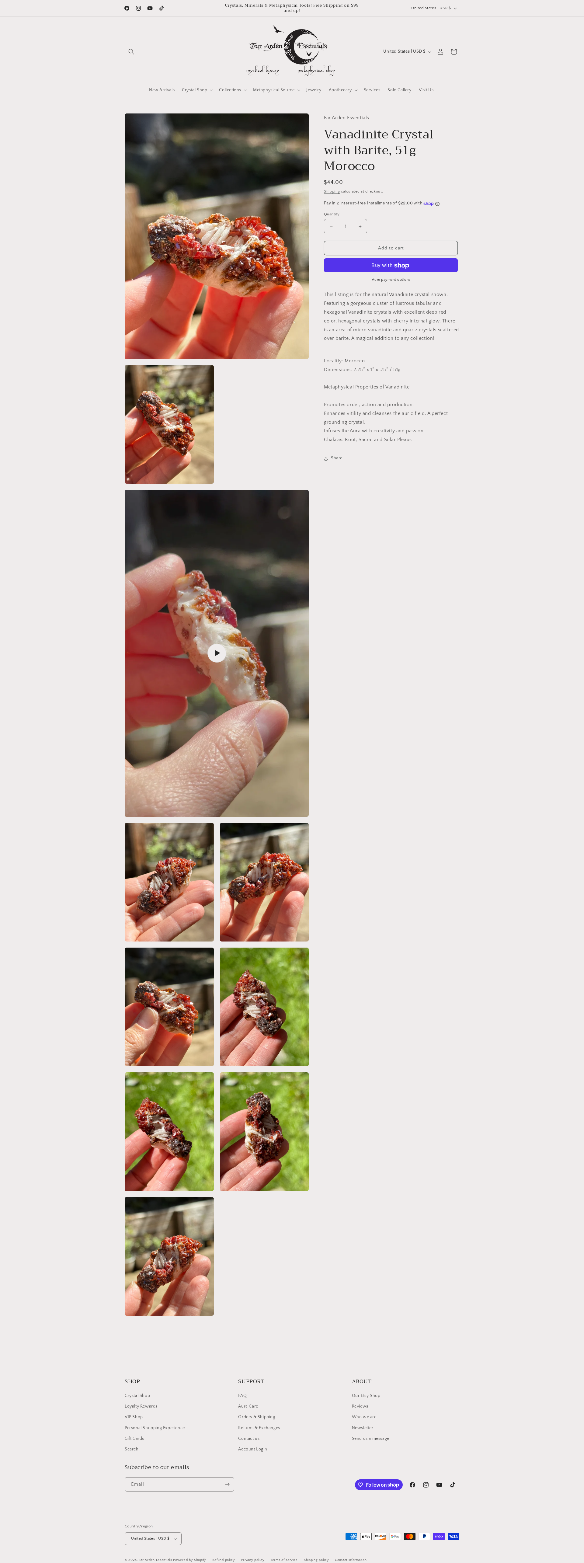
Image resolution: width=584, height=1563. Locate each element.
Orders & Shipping (256, 1417)
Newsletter (363, 1427)
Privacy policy (252, 1560)
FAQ (242, 1395)
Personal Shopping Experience (155, 1427)
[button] (131, 51)
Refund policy (223, 1560)
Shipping (332, 192)
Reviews (360, 1406)
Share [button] (336, 458)
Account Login (252, 1449)
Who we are (364, 1417)
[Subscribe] (227, 1484)
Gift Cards (134, 1438)
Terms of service (284, 1560)
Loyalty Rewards (141, 1406)
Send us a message (370, 1438)
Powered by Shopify (189, 1560)
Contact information (351, 1560)
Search (132, 1449)
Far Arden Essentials (155, 1560)
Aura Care (248, 1406)
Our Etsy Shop (366, 1395)
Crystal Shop (137, 1395)
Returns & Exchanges (259, 1427)
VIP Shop (134, 1417)
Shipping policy (316, 1560)
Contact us (248, 1438)
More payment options (391, 280)
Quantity (331, 214)
